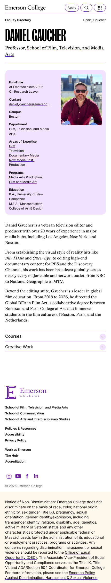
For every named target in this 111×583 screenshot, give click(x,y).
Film (12, 146)
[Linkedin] (36, 476)
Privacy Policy (15, 440)
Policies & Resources (20, 428)
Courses (13, 336)
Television (16, 151)
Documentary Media (24, 155)
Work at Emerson (18, 449)
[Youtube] (18, 476)
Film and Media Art (23, 182)
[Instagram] (9, 476)
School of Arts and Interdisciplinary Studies (37, 419)
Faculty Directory (18, 20)
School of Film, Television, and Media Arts (36, 407)
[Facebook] (27, 476)
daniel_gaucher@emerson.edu (31, 104)
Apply (72, 8)
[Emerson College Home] (25, 8)
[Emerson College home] (55, 392)
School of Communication (24, 413)
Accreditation (15, 461)
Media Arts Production (25, 177)
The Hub (11, 455)
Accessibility (15, 434)
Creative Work (19, 346)
